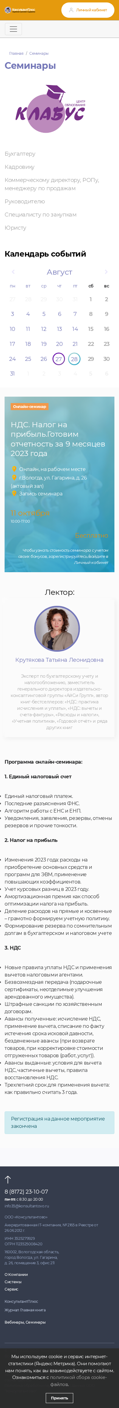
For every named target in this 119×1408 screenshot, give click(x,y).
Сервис (11, 1289)
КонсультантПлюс (21, 1301)
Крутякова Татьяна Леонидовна (59, 660)
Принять (59, 1398)
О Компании (16, 1274)
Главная (16, 53)
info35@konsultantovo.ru (27, 1206)
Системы (13, 1282)
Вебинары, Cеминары (25, 1322)
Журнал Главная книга (25, 1310)
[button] (13, 272)
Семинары (38, 53)
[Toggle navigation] (13, 29)
